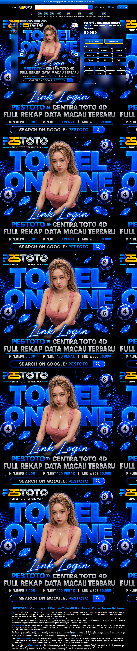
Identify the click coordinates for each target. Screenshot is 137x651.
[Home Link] (25, 7)
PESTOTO (15, 612)
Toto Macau (60, 619)
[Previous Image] (21, 54)
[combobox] (62, 7)
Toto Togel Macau (24, 638)
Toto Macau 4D (18, 625)
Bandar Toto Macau (31, 645)
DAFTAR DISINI (94, 41)
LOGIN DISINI (113, 41)
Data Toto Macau (75, 634)
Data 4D (38, 632)
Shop (14, 7)
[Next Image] (76, 54)
